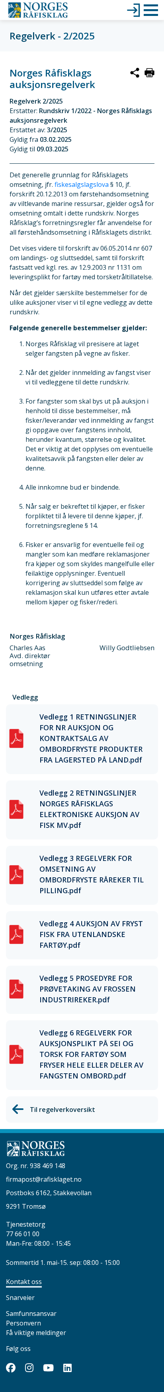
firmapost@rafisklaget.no (44, 1179)
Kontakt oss (24, 1281)
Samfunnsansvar (31, 1313)
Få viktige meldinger (36, 1332)
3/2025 (57, 129)
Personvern (23, 1323)
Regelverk (32, 35)
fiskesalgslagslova (82, 184)
